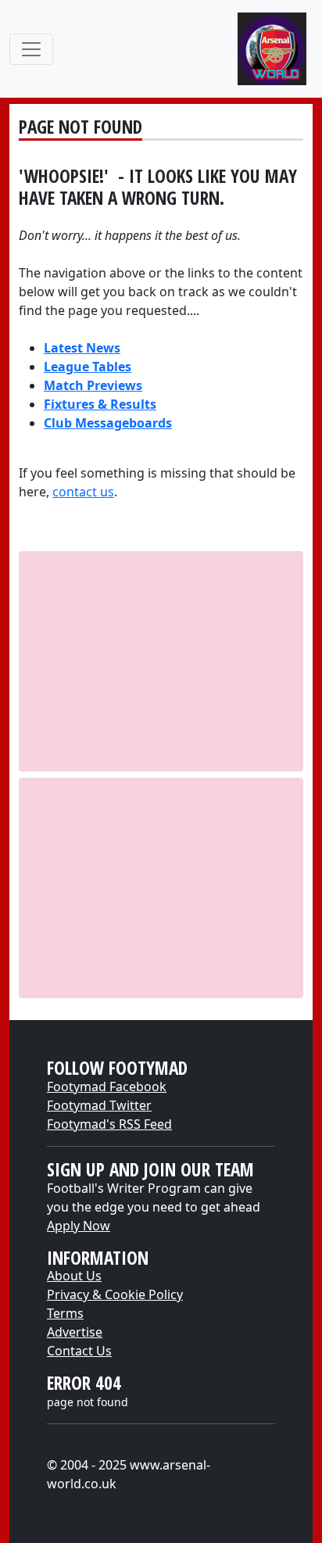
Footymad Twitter (99, 1105)
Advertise (74, 1332)
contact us (83, 491)
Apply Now (78, 1225)
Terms (65, 1313)
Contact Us (79, 1350)
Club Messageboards (108, 422)
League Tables (87, 366)
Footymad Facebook (106, 1086)
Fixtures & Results (100, 404)
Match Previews (93, 385)
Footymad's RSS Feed (109, 1124)
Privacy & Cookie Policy (115, 1294)
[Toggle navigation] (31, 49)
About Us (74, 1275)
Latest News (82, 347)
